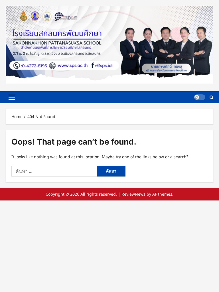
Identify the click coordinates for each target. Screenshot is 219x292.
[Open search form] (211, 97)
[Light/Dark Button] (199, 97)
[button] (12, 97)
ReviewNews (133, 194)
